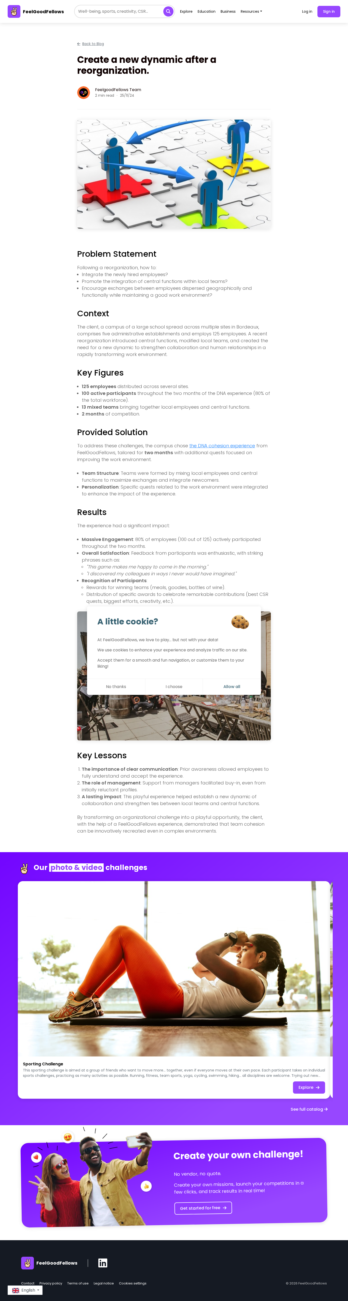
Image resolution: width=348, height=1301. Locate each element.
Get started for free (200, 1208)
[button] (25, 1290)
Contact (27, 1283)
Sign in (329, 11)
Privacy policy (50, 1283)
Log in (307, 11)
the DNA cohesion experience (222, 445)
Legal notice (104, 1283)
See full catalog (307, 1109)
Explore (186, 11)
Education (207, 11)
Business (228, 11)
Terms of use (78, 1283)
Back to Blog (93, 43)
